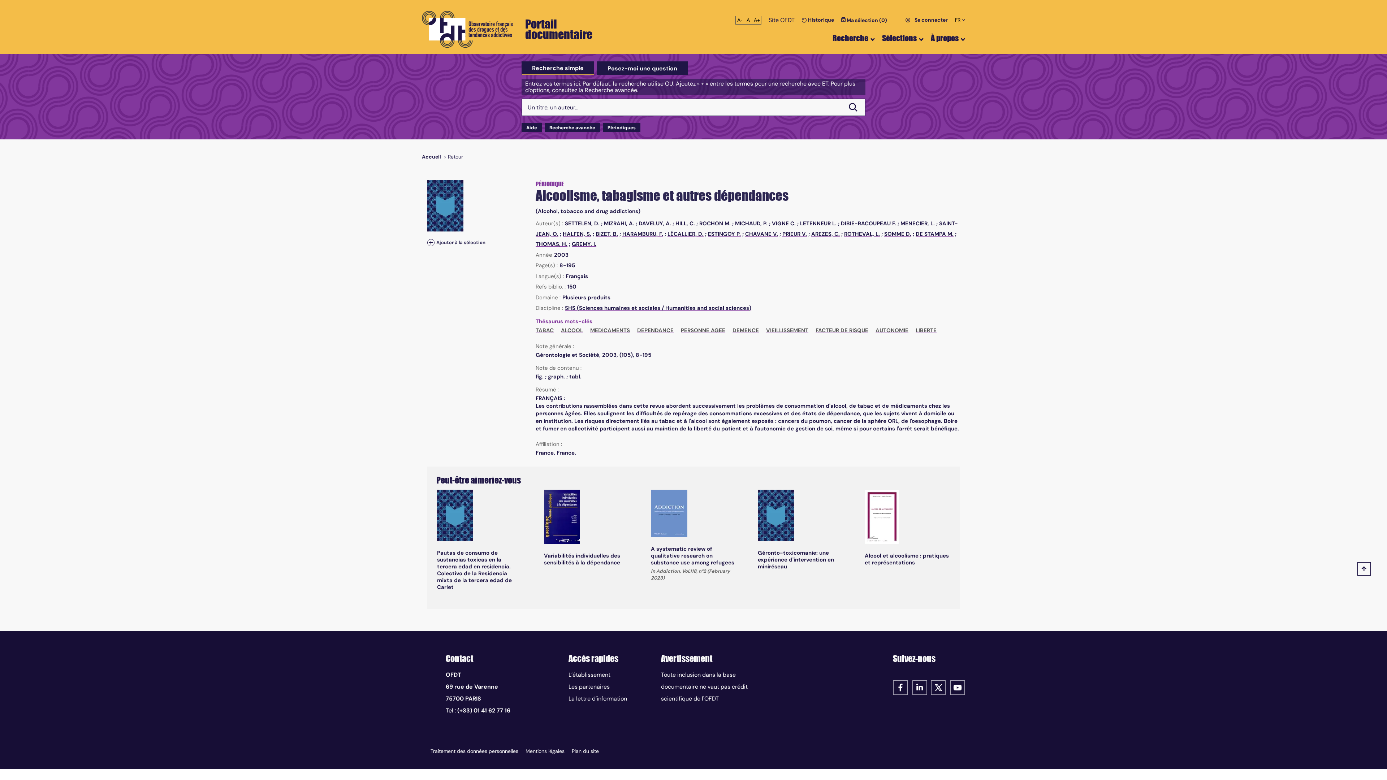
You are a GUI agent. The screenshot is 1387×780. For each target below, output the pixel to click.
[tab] (558, 68)
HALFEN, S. (577, 234)
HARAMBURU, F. (642, 234)
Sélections (899, 38)
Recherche (850, 38)
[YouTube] (957, 687)
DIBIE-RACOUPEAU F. (868, 223)
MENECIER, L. (917, 223)
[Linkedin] (919, 687)
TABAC (545, 330)
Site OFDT (782, 20)
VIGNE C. (784, 223)
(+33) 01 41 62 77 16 (483, 710)
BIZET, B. (607, 234)
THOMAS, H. (551, 244)
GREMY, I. (584, 244)
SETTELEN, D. (582, 223)
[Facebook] (900, 687)
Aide (531, 128)
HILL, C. (685, 223)
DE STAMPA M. (935, 234)
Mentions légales (545, 751)
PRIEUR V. (794, 234)
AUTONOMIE (892, 330)
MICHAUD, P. (751, 223)
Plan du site (585, 751)
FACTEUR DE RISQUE (842, 330)
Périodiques (622, 128)
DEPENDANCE (655, 330)
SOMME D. (897, 234)
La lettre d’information (598, 698)
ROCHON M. (715, 223)
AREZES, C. (825, 234)
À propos (945, 38)
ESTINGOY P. (724, 234)
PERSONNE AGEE (703, 330)
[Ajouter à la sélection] (431, 242)
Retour (455, 156)
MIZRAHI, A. (619, 223)
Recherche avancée (572, 128)
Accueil (431, 156)
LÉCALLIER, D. (685, 234)
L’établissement (589, 675)
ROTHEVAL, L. (862, 234)
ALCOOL (572, 330)
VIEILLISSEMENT (787, 330)
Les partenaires (589, 686)
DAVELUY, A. (655, 223)
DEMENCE (746, 330)
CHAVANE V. (761, 234)
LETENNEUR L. (818, 223)
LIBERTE (926, 330)
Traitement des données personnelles (474, 751)
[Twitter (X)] (938, 687)
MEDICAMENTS (610, 330)
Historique (820, 20)
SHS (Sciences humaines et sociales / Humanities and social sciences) (658, 308)
